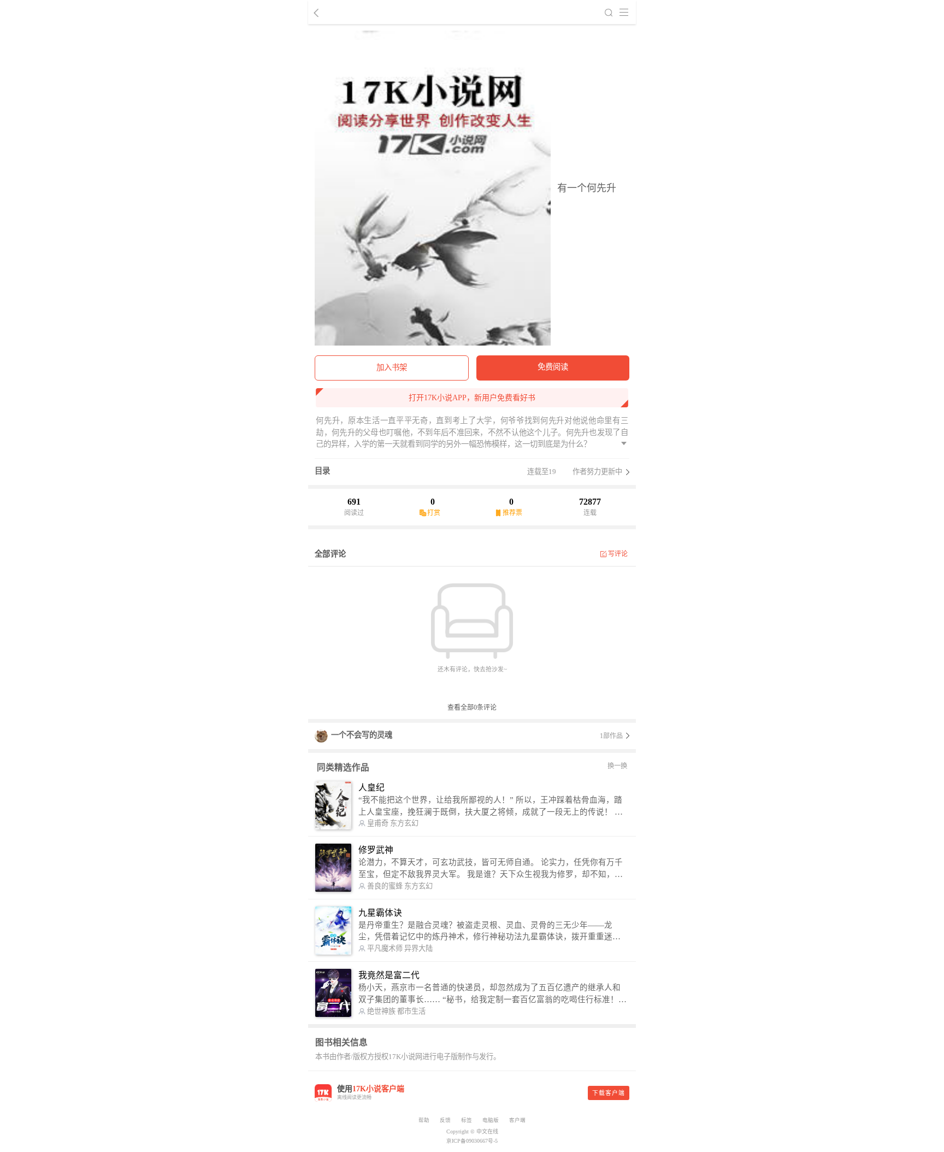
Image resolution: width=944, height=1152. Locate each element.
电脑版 (490, 1120)
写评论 (618, 554)
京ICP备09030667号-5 (472, 1141)
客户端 (517, 1120)
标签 (466, 1120)
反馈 (445, 1120)
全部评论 (330, 553)
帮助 (423, 1120)
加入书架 (391, 367)
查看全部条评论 (472, 707)
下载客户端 (608, 1093)
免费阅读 (553, 366)
